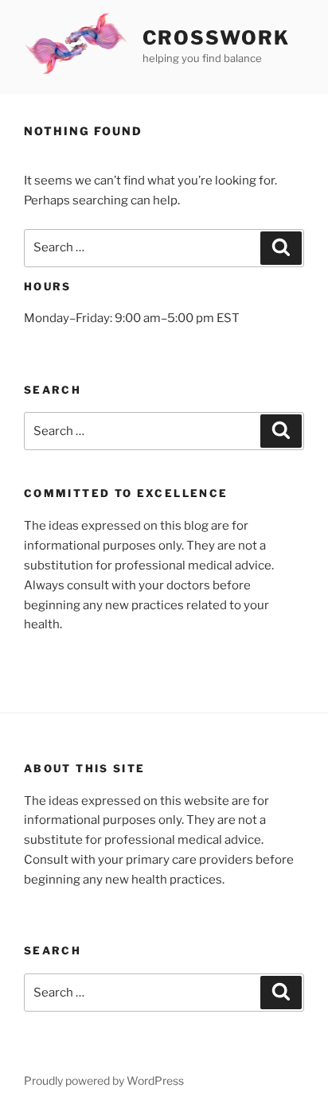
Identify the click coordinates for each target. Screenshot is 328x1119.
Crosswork (216, 37)
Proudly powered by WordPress (104, 1080)
